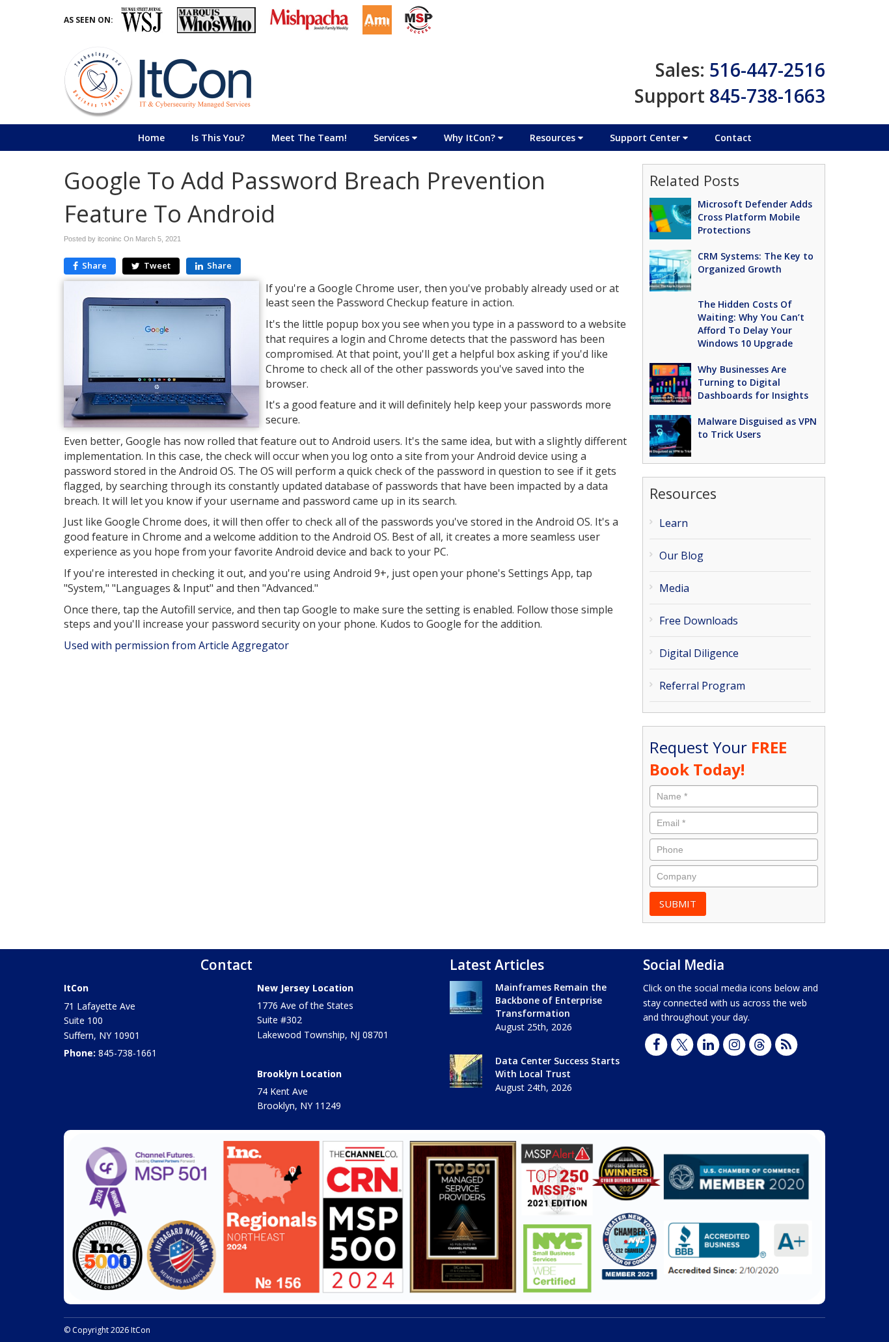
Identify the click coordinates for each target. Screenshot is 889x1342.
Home (151, 137)
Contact (733, 137)
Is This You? (218, 137)
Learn (673, 523)
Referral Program (702, 685)
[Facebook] (656, 1043)
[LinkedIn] (708, 1043)
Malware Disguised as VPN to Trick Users (757, 427)
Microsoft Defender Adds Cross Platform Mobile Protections (755, 217)
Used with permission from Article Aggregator (176, 645)
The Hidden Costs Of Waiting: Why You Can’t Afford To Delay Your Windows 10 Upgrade (751, 323)
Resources (554, 137)
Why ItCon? (471, 137)
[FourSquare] (760, 1043)
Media (674, 588)
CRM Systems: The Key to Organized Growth (756, 262)
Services (393, 137)
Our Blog (681, 555)
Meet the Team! (309, 137)
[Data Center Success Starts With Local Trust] (466, 1071)
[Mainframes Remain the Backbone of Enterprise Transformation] (466, 997)
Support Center (646, 137)
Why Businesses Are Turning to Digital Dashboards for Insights (753, 382)
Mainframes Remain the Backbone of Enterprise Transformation (551, 1000)
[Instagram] (734, 1043)
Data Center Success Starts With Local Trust (557, 1067)
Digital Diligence (699, 653)
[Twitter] (682, 1043)
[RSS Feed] (786, 1043)
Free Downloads (698, 620)
